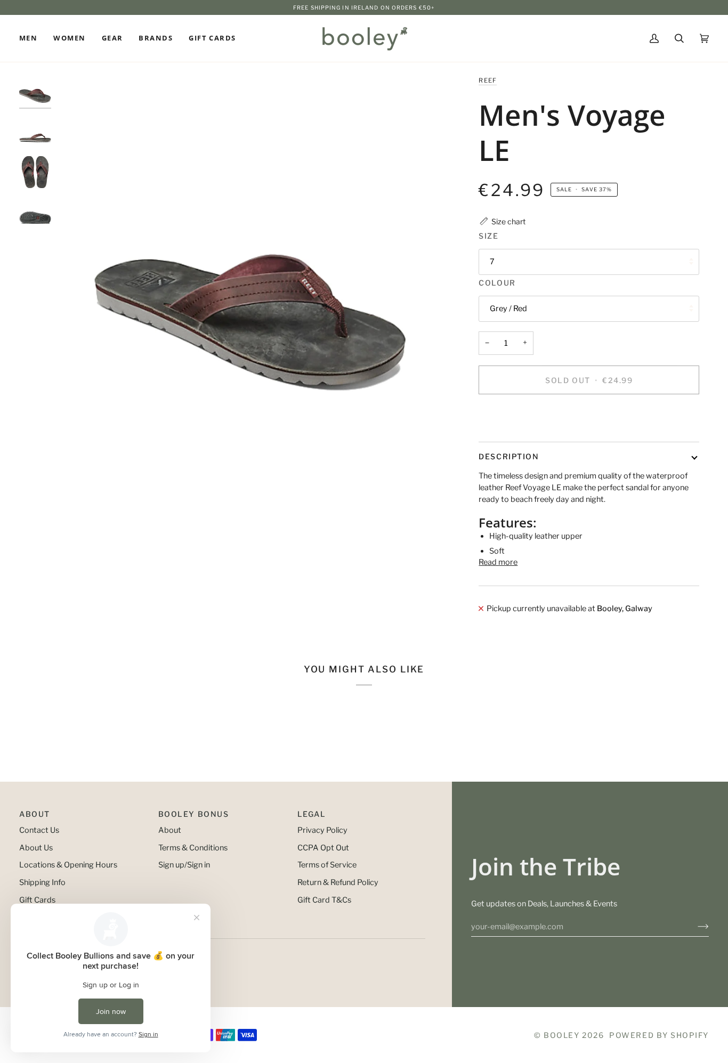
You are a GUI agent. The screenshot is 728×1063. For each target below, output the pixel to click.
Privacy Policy (322, 830)
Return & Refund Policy (337, 882)
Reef (488, 80)
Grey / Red (508, 308)
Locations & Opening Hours (68, 865)
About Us (36, 848)
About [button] (34, 813)
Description (509, 456)
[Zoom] (253, 271)
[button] (32, 38)
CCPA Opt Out (323, 848)
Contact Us (39, 830)
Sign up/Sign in (184, 865)
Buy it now (589, 416)
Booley (561, 1035)
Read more (498, 562)
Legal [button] (311, 813)
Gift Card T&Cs (324, 900)
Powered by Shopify (659, 1035)
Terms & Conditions (193, 848)
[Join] (695, 926)
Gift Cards (37, 900)
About (169, 830)
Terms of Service (327, 865)
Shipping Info (42, 882)
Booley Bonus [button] (193, 813)
